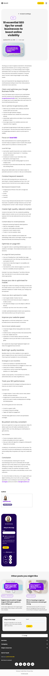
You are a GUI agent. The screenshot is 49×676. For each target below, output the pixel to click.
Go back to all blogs (25, 14)
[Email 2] (32, 664)
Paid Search (31, 595)
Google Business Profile (8, 98)
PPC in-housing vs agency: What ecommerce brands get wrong (36, 602)
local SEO (13, 138)
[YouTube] (28, 664)
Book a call (40, 3)
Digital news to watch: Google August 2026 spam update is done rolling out (11, 602)
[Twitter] (20, 664)
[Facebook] (16, 664)
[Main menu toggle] (46, 3)
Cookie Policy (23, 671)
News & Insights (7, 595)
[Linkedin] (24, 664)
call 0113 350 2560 (10, 656)
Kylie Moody (7, 501)
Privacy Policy (30, 671)
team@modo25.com (23, 481)
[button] (10, 556)
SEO (13, 18)
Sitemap (18, 671)
